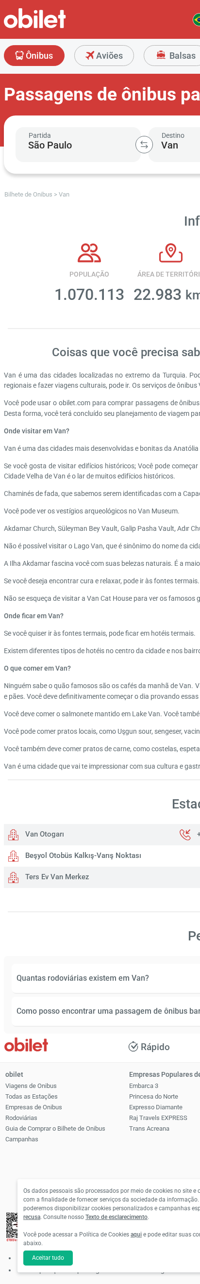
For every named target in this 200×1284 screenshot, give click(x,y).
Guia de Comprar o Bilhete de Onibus (55, 1128)
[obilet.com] (58, 27)
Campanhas (21, 1139)
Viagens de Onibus (31, 1085)
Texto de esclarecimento (116, 1217)
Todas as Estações (31, 1096)
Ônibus (38, 55)
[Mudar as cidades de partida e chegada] (144, 144)
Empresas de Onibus (33, 1107)
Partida (40, 135)
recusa (31, 1217)
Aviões (108, 55)
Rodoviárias (21, 1117)
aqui (136, 1234)
